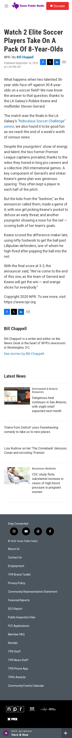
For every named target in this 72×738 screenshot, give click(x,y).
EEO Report (15, 608)
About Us (14, 548)
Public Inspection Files (21, 617)
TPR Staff (14, 651)
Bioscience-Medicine (44, 468)
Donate (59, 6)
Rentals (13, 643)
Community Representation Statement (32, 591)
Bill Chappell (25, 57)
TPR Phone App (18, 668)
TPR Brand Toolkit (19, 574)
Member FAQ (16, 634)
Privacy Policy (16, 583)
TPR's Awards (17, 677)
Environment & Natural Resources (45, 390)
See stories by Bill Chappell (24, 353)
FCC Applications (18, 625)
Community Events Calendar (26, 685)
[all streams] (66, 733)
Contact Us (15, 557)
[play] (6, 733)
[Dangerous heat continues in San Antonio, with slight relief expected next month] (17, 395)
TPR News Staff (18, 660)
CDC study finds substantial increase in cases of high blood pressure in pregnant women (47, 483)
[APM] (48, 709)
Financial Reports (19, 600)
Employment (16, 566)
